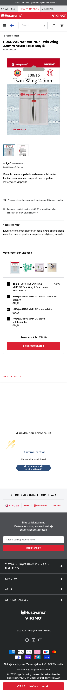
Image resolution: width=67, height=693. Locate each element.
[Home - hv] (11, 15)
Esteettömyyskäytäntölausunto (33, 669)
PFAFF (14, 9)
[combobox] (33, 25)
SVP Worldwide (55, 664)
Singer (4, 9)
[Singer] (12, 505)
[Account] (54, 25)
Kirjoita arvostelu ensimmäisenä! (33, 468)
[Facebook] (27, 640)
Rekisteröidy (33, 547)
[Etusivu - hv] (33, 614)
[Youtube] (40, 640)
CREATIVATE (48, 9)
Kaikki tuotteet (12, 36)
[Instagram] (33, 640)
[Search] (45, 25)
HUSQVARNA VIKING (29, 9)
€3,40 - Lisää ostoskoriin (33, 686)
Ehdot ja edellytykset (14, 664)
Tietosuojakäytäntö (36, 664)
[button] (61, 25)
